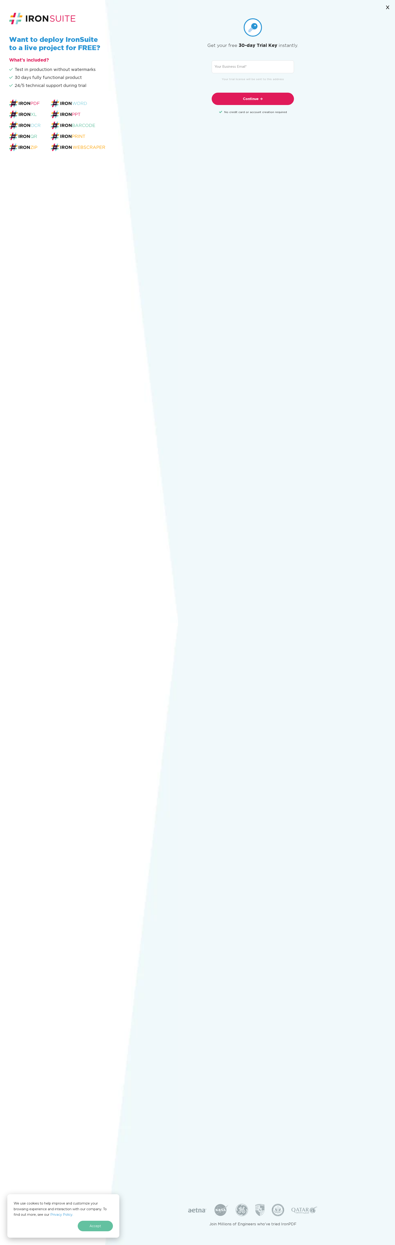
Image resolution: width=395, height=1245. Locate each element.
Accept (95, 1226)
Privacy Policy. (61, 1215)
